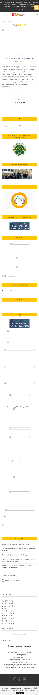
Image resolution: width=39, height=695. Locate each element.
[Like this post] (15, 103)
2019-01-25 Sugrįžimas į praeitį (19, 58)
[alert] (19, 580)
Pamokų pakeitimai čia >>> (11, 291)
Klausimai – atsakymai (27, 6)
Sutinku (20, 693)
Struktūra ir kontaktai (7, 2)
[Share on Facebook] (17, 103)
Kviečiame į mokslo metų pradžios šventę (15, 544)
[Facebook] (16, 9)
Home (4, 21)
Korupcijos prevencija (9, 4)
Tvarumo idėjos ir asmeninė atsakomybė (15, 555)
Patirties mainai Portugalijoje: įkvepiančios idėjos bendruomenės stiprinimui (18, 560)
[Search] (37, 15)
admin (22, 61)
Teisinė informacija (21, 2)
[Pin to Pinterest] (21, 103)
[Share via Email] (24, 103)
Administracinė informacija (26, 4)
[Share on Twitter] (19, 103)
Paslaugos (8, 6)
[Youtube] (22, 9)
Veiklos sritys (33, 2)
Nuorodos (16, 6)
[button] (36, 7)
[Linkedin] (19, 9)
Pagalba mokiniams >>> (10, 276)
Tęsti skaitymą (19, 92)
